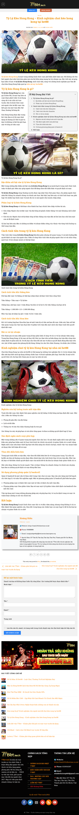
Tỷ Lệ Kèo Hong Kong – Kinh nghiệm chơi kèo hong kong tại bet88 (32, 717)
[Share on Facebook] (34, 554)
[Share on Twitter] (37, 554)
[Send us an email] (36, 802)
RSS (48, 795)
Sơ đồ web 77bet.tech (37, 795)
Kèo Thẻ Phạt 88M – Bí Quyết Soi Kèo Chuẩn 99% (25, 692)
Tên (6, 601)
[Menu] (3, 4)
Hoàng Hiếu (49, 27)
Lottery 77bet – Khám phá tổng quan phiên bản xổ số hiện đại (31, 736)
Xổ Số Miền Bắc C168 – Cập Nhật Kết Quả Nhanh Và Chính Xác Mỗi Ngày (35, 698)
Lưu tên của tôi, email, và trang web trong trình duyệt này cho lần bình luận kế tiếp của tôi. (41, 628)
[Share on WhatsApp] (30, 554)
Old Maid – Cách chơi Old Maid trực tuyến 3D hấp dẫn (27, 730)
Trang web (8, 619)
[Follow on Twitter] (30, 802)
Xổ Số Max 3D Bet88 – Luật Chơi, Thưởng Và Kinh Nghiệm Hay (31, 679)
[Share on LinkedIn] (48, 554)
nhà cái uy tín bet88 (35, 84)
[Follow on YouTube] (55, 802)
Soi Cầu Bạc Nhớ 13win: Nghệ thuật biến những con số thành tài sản (33, 705)
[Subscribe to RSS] (49, 802)
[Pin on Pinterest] (44, 554)
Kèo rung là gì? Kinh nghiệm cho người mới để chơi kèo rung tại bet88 (34, 711)
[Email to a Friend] (41, 554)
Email (6, 610)
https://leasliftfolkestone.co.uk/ (66, 762)
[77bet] (39, 4)
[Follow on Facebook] (24, 802)
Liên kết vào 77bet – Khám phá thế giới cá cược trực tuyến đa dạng (32, 724)
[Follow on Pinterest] (42, 802)
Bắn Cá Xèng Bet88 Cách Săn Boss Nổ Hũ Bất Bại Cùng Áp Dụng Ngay (33, 686)
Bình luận (8, 584)
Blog (39, 15)
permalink (53, 561)
